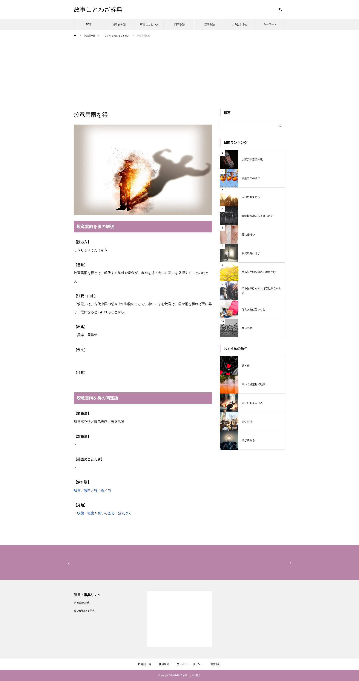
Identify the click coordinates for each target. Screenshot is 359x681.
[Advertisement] (179, 69)
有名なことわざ (149, 24)
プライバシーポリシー (190, 664)
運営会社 (215, 664)
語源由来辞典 (82, 602)
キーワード (270, 24)
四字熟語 (179, 24)
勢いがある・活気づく (115, 513)
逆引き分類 (119, 24)
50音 (89, 24)
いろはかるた (240, 24)
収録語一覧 (144, 664)
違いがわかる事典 (84, 610)
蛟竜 (77, 490)
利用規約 (164, 664)
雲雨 (87, 490)
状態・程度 (85, 513)
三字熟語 (209, 24)
